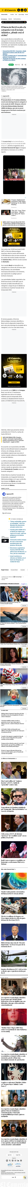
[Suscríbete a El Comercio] (21, 10)
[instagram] (13, 1160)
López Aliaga (21, 14)
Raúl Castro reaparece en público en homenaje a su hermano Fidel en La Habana (13, 862)
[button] (5, 540)
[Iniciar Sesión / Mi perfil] (25, 10)
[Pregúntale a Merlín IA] (25, 1177)
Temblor (12, 14)
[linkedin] (18, 1160)
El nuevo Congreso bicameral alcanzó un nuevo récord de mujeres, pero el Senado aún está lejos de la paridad (12, 752)
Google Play (18, 1155)
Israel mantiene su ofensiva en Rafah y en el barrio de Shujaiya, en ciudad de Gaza (18, 558)
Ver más (10, 509)
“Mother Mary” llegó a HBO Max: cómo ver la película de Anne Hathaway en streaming (14, 1029)
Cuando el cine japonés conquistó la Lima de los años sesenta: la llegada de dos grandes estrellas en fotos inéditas (12, 737)
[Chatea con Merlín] (18, 10)
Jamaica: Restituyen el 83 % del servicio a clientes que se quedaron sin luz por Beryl (14, 971)
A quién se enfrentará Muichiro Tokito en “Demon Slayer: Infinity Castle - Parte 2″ (13, 1084)
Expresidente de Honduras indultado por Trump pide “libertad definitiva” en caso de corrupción (14, 809)
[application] (5, 541)
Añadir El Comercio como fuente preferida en (14, 22)
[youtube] (15, 1160)
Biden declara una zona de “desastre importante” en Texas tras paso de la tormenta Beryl (13, 944)
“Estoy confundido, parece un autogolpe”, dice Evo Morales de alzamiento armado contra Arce (18, 524)
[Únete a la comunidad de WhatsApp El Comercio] (11, 65)
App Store (10, 1155)
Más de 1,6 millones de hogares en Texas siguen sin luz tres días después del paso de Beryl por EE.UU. (13, 918)
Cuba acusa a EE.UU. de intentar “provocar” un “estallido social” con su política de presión (13, 835)
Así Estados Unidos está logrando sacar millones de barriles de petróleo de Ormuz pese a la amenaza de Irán (12, 730)
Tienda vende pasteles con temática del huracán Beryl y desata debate (13, 892)
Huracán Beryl (14, 570)
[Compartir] (25, 65)
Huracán (23, 570)
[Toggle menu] (2, 10)
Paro (16, 14)
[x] (10, 1160)
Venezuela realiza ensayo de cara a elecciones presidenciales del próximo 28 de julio (18, 542)
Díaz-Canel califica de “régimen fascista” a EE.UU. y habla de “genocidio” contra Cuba (11, 783)
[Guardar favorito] (22, 65)
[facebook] (7, 1160)
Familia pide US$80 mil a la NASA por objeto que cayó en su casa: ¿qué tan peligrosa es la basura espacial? (18, 533)
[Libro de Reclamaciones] (18, 1165)
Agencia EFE (6, 96)
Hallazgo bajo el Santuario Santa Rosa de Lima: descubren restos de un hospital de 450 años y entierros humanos (12, 715)
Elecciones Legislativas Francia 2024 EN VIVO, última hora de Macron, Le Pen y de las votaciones (18, 550)
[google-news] (21, 1160)
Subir (13, 1177)
